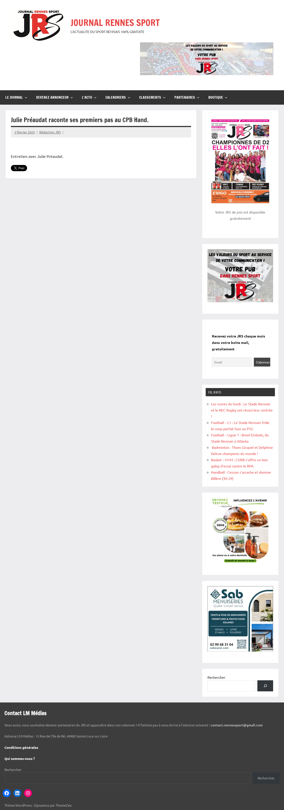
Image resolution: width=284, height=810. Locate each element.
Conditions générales (21, 747)
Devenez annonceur (52, 97)
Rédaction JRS (50, 132)
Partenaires (184, 97)
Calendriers (115, 97)
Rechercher (216, 677)
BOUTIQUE (215, 97)
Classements (150, 97)
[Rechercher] (265, 685)
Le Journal (14, 97)
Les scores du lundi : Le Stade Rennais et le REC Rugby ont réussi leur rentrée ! (242, 410)
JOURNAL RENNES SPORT (115, 22)
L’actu (87, 97)
